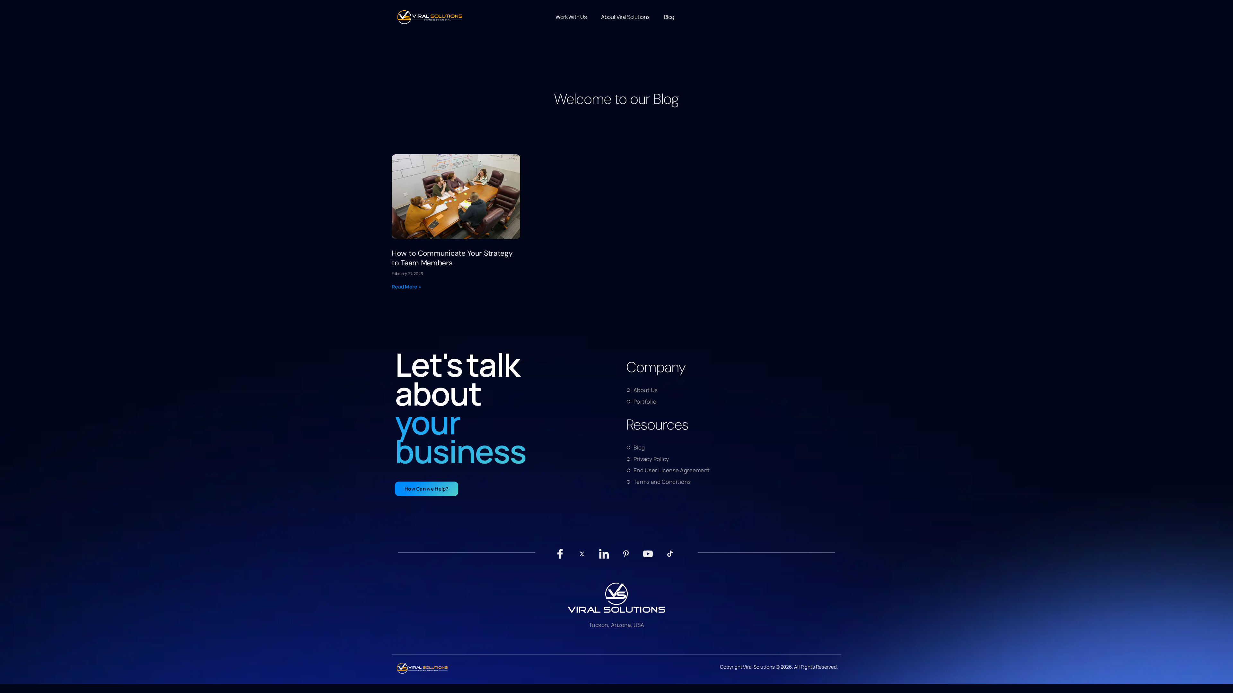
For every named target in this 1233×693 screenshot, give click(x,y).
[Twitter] (582, 557)
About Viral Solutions (625, 17)
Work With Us (571, 17)
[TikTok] (670, 557)
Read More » (406, 286)
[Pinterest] (626, 557)
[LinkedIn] (604, 557)
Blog (669, 17)
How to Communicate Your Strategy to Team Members (452, 258)
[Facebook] (560, 557)
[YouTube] (648, 557)
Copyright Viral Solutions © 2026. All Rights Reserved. (779, 666)
